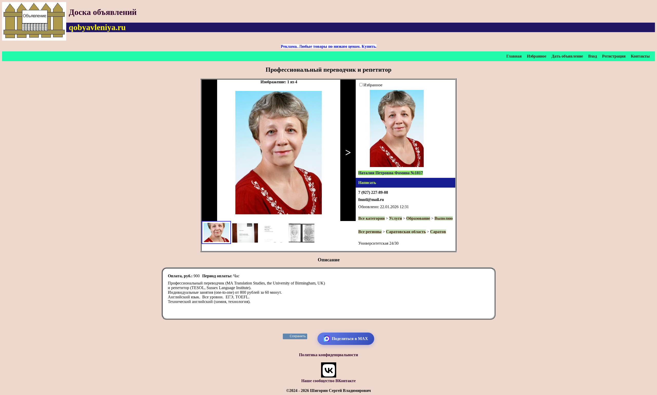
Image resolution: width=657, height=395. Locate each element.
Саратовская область (406, 231)
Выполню (443, 218)
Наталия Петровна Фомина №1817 (390, 173)
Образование (418, 218)
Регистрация (614, 56)
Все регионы (370, 231)
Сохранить (298, 336)
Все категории (371, 218)
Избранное (536, 56)
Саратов (438, 231)
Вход (592, 56)
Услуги (395, 218)
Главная (514, 56)
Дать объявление (567, 56)
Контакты (640, 56)
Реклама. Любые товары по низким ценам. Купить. (328, 46)
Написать (367, 182)
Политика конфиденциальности (328, 355)
